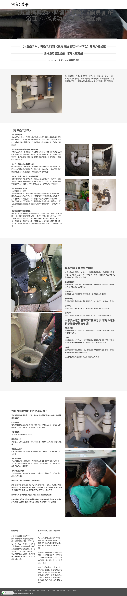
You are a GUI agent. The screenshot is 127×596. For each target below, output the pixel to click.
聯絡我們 (75, 590)
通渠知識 (42, 590)
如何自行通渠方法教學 (53, 590)
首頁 (12, 590)
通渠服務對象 (19, 590)
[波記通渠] (21, 4)
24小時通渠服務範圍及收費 (31, 590)
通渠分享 (69, 590)
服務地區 (62, 590)
